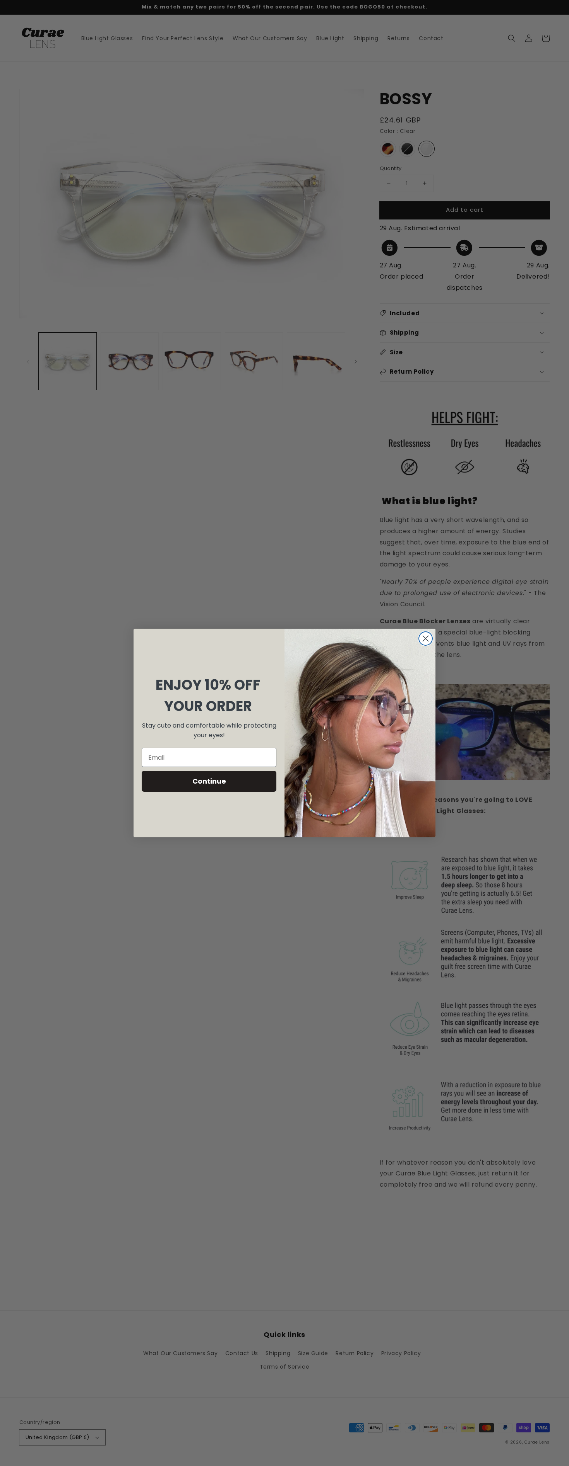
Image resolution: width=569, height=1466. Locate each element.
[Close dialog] (425, 638)
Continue (209, 781)
